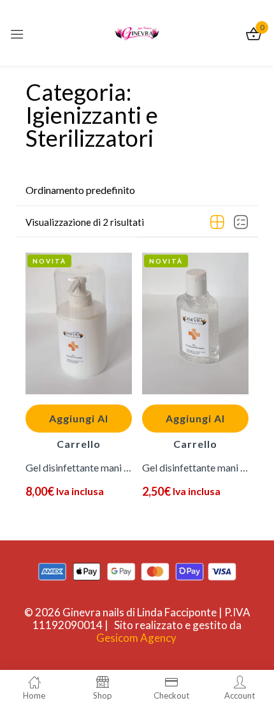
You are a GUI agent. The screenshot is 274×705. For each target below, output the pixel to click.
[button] (80, 190)
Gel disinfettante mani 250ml (78, 467)
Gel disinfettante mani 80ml (195, 467)
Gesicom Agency (136, 637)
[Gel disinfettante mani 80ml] (195, 323)
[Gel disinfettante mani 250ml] (78, 323)
